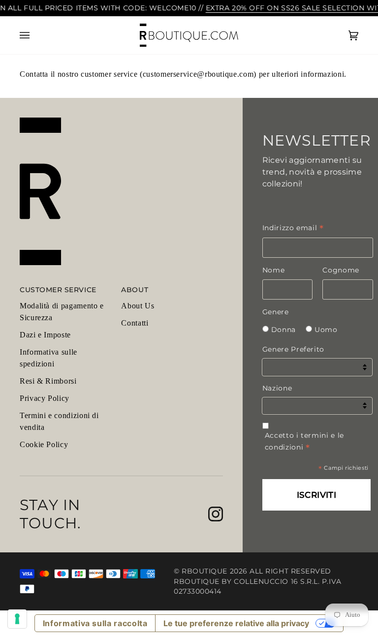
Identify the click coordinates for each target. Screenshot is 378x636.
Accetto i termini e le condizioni (304, 441)
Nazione (277, 388)
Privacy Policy (44, 398)
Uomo (326, 329)
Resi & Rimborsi (48, 381)
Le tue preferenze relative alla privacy (236, 623)
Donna (283, 329)
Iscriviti (316, 495)
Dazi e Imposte (45, 335)
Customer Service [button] (58, 290)
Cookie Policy (44, 444)
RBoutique (204, 571)
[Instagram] (215, 514)
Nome (273, 270)
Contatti (134, 323)
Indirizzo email (293, 228)
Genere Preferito (293, 349)
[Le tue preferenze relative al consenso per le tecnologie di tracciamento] (17, 618)
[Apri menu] (34, 35)
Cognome (340, 270)
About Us (137, 306)
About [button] (134, 290)
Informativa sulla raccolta (95, 623)
